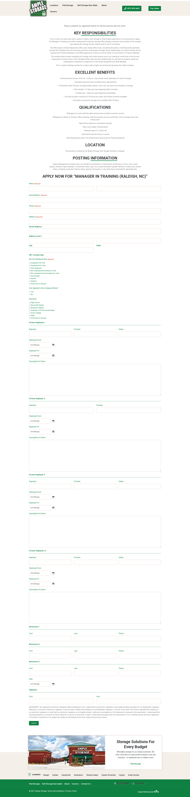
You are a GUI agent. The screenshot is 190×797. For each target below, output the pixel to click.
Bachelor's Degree (37, 308)
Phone (35, 206)
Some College (36, 313)
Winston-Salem (92, 775)
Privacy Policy (71, 791)
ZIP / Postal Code (36, 255)
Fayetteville (66, 775)
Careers (53, 12)
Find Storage (67, 5)
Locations (54, 5)
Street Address (35, 227)
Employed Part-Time (38, 265)
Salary (121, 329)
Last (75, 633)
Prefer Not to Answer (38, 284)
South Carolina (133, 775)
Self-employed (36, 268)
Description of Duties (37, 361)
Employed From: (35, 340)
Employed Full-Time (38, 263)
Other (33, 316)
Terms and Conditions (56, 791)
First (31, 633)
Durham (55, 775)
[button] (135, 763)
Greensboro (78, 775)
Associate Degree (37, 305)
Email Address (38, 195)
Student (34, 281)
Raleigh (46, 775)
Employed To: (34, 351)
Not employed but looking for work (43, 271)
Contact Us (85, 784)
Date (31, 679)
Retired (33, 278)
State (98, 245)
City (30, 245)
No (32, 294)
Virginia (122, 775)
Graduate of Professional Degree (43, 310)
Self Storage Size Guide (87, 5)
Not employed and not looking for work (45, 273)
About (104, 5)
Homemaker (35, 276)
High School (35, 303)
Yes (32, 292)
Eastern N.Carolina (109, 775)
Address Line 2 (35, 236)
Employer (32, 329)
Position (77, 329)
